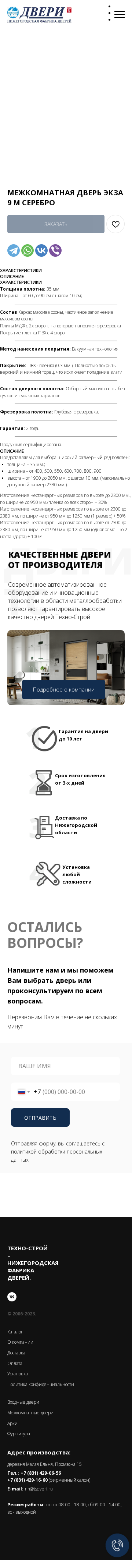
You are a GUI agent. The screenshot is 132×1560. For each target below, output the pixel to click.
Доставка (16, 1353)
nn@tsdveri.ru (39, 1489)
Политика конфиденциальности (40, 1384)
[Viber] (55, 250)
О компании (20, 1342)
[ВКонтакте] (41, 250)
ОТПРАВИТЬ (40, 1117)
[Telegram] (13, 250)
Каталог (15, 1332)
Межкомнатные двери (30, 1413)
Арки (12, 1423)
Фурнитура (18, 1434)
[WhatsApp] (27, 250)
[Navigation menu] (119, 14)
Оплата (14, 1363)
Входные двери (23, 1402)
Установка (17, 1374)
